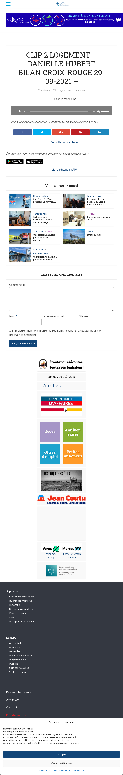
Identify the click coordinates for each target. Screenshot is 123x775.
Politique (91, 213)
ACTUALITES (39, 231)
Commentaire (17, 284)
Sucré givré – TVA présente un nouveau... (44, 200)
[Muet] (98, 111)
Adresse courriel (55, 316)
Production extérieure (20, 655)
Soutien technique (18, 672)
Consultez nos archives (64, 142)
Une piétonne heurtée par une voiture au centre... (44, 237)
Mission (13, 617)
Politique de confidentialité (71, 770)
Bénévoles (14, 651)
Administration (16, 643)
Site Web (84, 316)
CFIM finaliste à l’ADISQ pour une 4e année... (45, 258)
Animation (14, 647)
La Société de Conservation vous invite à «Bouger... (42, 219)
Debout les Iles (40, 195)
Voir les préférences (61, 763)
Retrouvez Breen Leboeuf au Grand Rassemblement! (96, 202)
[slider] (105, 111)
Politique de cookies (48, 770)
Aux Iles (51, 385)
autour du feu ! (94, 234)
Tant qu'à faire (94, 195)
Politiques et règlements (21, 621)
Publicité (13, 663)
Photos (90, 231)
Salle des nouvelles (19, 667)
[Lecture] (20, 111)
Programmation (17, 659)
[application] (61, 110)
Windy (51, 557)
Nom (13, 316)
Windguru (51, 553)
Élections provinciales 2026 (98, 218)
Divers (50, 231)
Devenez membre (18, 613)
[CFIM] (61, 3)
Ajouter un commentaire (73, 90)
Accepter (61, 754)
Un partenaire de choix (21, 609)
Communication (40, 253)
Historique (14, 604)
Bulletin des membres (20, 600)
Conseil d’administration (21, 596)
